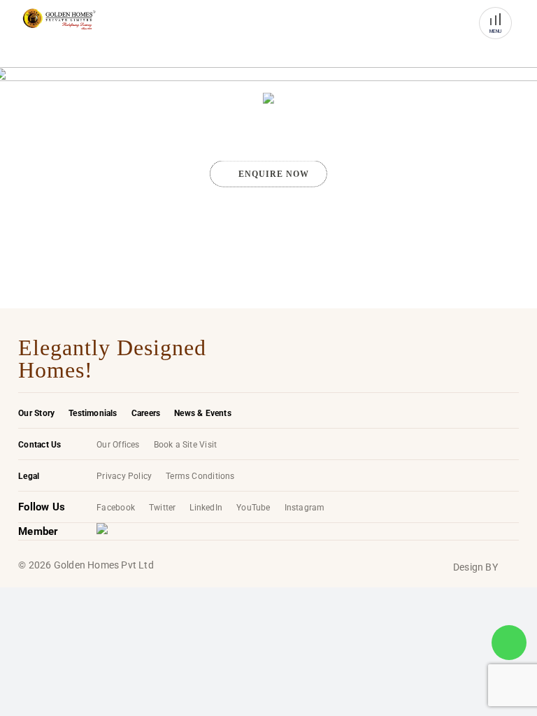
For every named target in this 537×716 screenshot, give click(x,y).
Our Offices (117, 445)
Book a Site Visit (185, 445)
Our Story (36, 413)
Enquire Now (273, 173)
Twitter (162, 508)
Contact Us (39, 445)
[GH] (58, 19)
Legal (28, 476)
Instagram (305, 508)
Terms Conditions (200, 476)
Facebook (115, 508)
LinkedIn (205, 508)
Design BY (475, 567)
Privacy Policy (124, 476)
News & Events (202, 413)
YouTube (253, 508)
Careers (145, 413)
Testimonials (93, 413)
